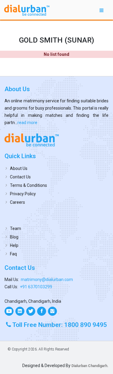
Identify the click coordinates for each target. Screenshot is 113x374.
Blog (14, 237)
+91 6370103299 (36, 286)
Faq (13, 253)
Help (14, 245)
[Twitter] (30, 311)
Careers (17, 202)
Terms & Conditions (28, 185)
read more (27, 122)
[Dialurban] (26, 10)
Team (15, 228)
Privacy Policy (23, 193)
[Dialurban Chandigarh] (56, 139)
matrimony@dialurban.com (47, 279)
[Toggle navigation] (101, 10)
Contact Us (20, 176)
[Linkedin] (19, 311)
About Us (18, 168)
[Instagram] (52, 311)
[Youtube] (9, 311)
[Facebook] (41, 311)
